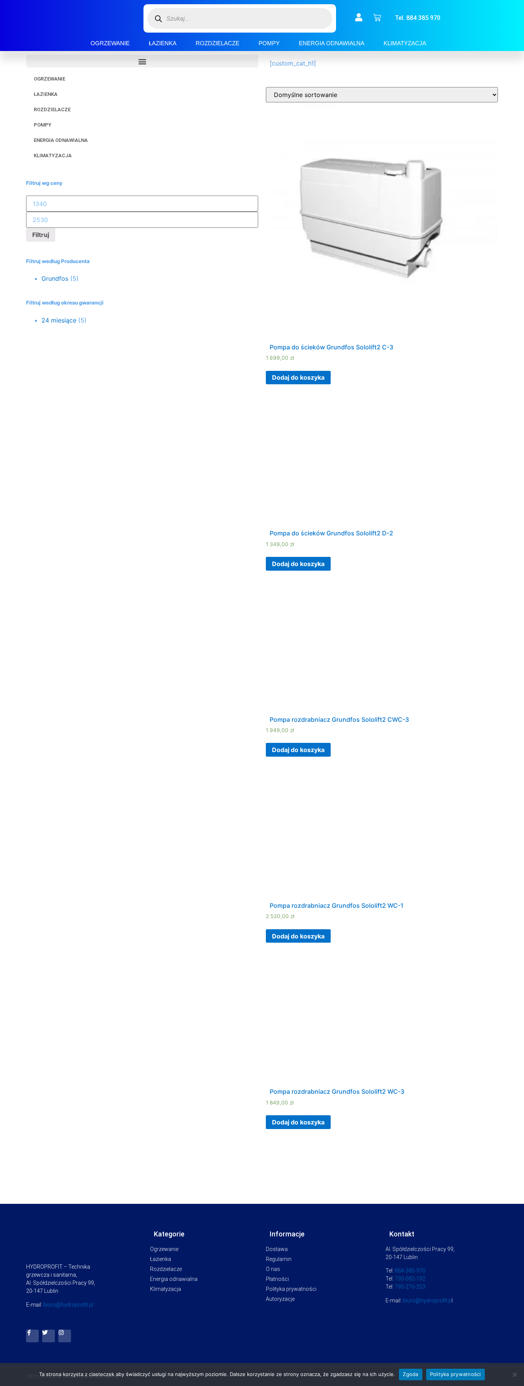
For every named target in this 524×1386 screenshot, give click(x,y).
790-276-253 (410, 1287)
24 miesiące (58, 320)
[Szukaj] (158, 18)
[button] (142, 61)
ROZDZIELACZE (217, 43)
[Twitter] (48, 1336)
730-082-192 (410, 1279)
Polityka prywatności (455, 1374)
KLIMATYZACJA (405, 43)
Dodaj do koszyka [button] (298, 377)
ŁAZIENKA (162, 43)
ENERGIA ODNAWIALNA (331, 43)
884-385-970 (410, 1270)
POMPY (269, 43)
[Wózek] (377, 17)
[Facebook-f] (32, 1336)
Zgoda (410, 1374)
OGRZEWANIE (110, 43)
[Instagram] (64, 1336)
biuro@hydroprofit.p (427, 1300)
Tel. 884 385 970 (417, 17)
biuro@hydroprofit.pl (68, 1305)
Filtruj (40, 235)
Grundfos (54, 278)
